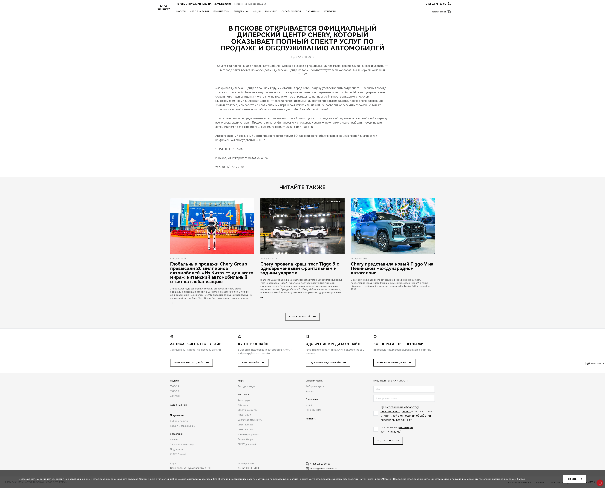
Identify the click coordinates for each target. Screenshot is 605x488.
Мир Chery (271, 11)
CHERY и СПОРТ (246, 429)
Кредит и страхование (182, 426)
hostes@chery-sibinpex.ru (323, 468)
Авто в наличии (199, 11)
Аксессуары (244, 400)
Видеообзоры (245, 439)
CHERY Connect (178, 454)
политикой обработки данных (73, 479)
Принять (571, 479)
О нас (309, 405)
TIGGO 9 (174, 386)
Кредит (310, 391)
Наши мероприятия (248, 434)
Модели (181, 11)
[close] (603, 363)
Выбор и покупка (179, 421)
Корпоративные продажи (391, 362)
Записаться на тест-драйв (188, 362)
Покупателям (221, 11)
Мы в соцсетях (313, 410)
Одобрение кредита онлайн (325, 362)
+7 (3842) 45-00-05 (320, 464)
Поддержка (176, 449)
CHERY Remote (245, 424)
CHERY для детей (247, 444)
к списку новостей (299, 316)
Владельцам (241, 11)
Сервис (174, 439)
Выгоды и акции (246, 386)
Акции (257, 11)
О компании (313, 11)
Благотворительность (250, 420)
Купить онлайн (250, 362)
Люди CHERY (244, 415)
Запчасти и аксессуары (182, 444)
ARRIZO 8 (175, 396)
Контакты (330, 11)
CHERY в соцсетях (247, 410)
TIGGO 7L (175, 391)
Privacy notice (596, 363)
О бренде (243, 405)
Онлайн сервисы (291, 11)
